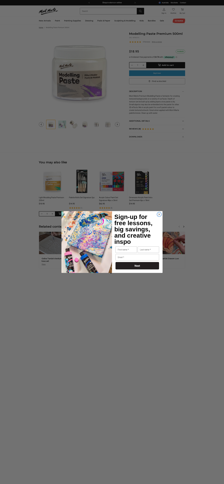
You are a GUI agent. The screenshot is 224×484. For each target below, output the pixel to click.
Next (137, 265)
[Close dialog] (159, 214)
